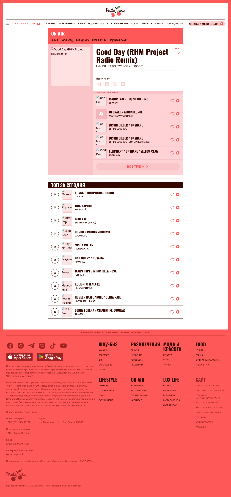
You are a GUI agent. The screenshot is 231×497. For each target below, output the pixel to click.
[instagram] (21, 345)
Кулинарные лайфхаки (207, 360)
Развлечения (66, 23)
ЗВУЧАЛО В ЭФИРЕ (119, 40)
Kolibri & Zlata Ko (88, 284)
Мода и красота (98, 23)
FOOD (134, 23)
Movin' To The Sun (85, 301)
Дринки (199, 355)
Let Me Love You (118, 129)
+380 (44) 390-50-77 (18, 433)
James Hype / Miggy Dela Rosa (96, 271)
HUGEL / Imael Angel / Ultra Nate (98, 297)
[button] (177, 51)
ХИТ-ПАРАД (67, 40)
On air (159, 23)
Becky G (80, 219)
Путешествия (106, 400)
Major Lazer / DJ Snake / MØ (128, 99)
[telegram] (99, 84)
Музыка (103, 369)
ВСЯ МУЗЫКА (82, 40)
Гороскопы (137, 360)
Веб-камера (169, 395)
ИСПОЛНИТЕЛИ (99, 40)
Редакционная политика (208, 407)
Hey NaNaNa (81, 249)
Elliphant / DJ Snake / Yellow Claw (133, 151)
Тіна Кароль (84, 205)
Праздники (137, 365)
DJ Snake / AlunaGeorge (126, 112)
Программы (169, 390)
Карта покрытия (172, 400)
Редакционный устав (206, 402)
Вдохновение (119, 23)
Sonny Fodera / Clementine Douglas (100, 310)
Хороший (80, 210)
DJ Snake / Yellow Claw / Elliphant (119, 65)
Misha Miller (84, 245)
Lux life (171, 379)
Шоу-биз (50, 23)
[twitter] (115, 84)
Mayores (80, 262)
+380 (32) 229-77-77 (18, 422)
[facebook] (107, 84)
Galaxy (79, 197)
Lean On (113, 103)
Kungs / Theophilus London (94, 192)
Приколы (135, 350)
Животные (136, 355)
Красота (167, 355)
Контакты (200, 417)
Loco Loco (81, 236)
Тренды (167, 364)
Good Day (114, 155)
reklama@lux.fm (15, 454)
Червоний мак (83, 288)
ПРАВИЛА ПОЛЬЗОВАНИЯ (207, 385)
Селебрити (104, 355)
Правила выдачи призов (208, 412)
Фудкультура (202, 365)
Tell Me (79, 314)
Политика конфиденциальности (207, 396)
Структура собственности (209, 390)
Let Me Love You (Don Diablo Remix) (129, 142)
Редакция (200, 427)
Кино (81, 23)
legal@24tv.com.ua (17, 443)
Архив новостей (204, 422)
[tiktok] (53, 345)
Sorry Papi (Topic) (85, 223)
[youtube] (63, 345)
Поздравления (106, 390)
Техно (102, 395)
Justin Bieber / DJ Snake (126, 125)
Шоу (101, 360)
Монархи (103, 350)
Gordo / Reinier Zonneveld (93, 232)
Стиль (166, 360)
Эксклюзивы (106, 365)
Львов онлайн (170, 405)
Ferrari (79, 275)
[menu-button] (7, 24)
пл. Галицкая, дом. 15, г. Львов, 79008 (61, 422)
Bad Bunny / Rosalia (89, 258)
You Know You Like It (121, 116)
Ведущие (168, 385)
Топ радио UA (174, 23)
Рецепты (200, 350)
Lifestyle (146, 23)
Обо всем (104, 385)
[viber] (123, 84)
